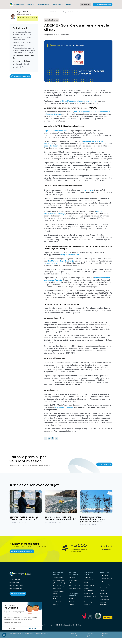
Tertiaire (71, 604)
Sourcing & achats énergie (58, 592)
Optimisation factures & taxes (58, 598)
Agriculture (72, 598)
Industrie (71, 601)
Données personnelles (75, 635)
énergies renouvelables (64, 407)
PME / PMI (72, 577)
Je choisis (12, 628)
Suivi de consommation (88, 589)
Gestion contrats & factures (90, 598)
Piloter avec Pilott (89, 585)
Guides (46, 12)
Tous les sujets (104, 599)
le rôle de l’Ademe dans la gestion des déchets (78, 101)
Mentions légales (105, 635)
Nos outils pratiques (106, 585)
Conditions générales (90, 635)
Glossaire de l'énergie (104, 589)
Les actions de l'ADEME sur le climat (23, 57)
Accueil (43, 625)
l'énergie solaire (86, 190)
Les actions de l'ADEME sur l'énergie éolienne (22, 38)
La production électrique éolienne (57, 131)
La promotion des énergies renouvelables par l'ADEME (22, 33)
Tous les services (58, 577)
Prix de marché (88, 593)
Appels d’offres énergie (58, 603)
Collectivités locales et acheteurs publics (75, 587)
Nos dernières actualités (17, 588)
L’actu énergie (104, 576)
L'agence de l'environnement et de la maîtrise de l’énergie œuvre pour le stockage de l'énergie (24, 50)
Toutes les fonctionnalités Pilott (89, 580)
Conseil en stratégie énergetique (59, 587)
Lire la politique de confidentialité (12, 622)
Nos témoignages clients (17, 585)
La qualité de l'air (18, 67)
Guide (50, 625)
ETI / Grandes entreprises (73, 582)
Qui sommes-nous (15, 579)
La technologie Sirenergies (88, 603)
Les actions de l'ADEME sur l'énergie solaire (22, 44)
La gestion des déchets (21, 61)
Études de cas (104, 596)
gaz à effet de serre (51, 146)
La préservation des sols (21, 64)
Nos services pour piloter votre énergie (59, 582)
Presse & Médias (14, 582)
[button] (30, 4)
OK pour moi (32, 628)
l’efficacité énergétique (53, 263)
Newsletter (103, 593)
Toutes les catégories (103, 604)
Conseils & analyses (106, 579)
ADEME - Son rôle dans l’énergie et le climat (68, 625)
